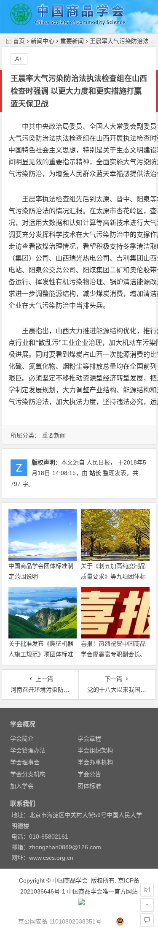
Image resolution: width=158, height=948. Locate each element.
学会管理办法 (28, 750)
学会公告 (89, 774)
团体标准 (89, 785)
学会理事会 (25, 762)
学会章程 (89, 738)
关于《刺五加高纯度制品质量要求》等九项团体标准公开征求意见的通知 (113, 576)
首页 (19, 41)
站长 (95, 473)
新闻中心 (42, 41)
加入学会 (22, 785)
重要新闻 (72, 41)
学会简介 (22, 738)
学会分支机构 (28, 774)
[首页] (147, 889)
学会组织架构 (95, 750)
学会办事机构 (95, 762)
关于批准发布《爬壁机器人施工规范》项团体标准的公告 (40, 654)
